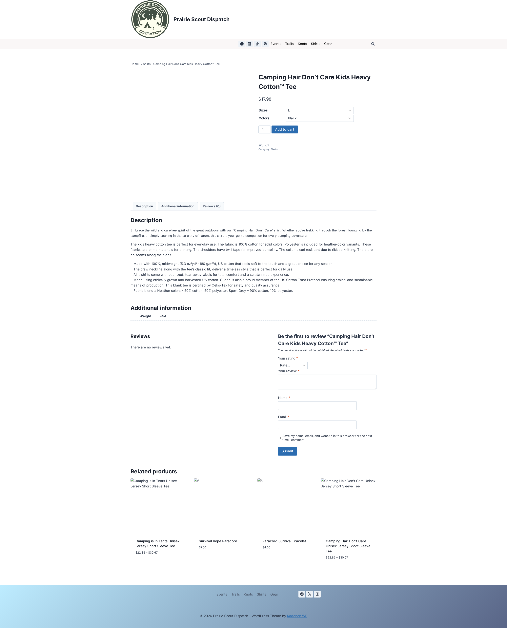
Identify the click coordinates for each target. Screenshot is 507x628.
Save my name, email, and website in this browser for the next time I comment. (327, 438)
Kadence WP (297, 616)
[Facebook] (241, 44)
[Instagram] (249, 44)
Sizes (263, 110)
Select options (148, 564)
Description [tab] (144, 206)
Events (276, 44)
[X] (309, 594)
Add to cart (284, 129)
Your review (288, 371)
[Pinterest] (265, 44)
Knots (302, 44)
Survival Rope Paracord (218, 541)
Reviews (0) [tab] (212, 206)
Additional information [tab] (177, 206)
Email (283, 417)
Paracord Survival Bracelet (284, 541)
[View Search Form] (372, 44)
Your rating (288, 358)
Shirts (315, 44)
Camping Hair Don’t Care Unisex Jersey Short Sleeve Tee (348, 546)
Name (284, 398)
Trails (289, 44)
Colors (264, 118)
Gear (328, 44)
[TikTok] (257, 44)
